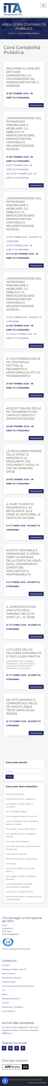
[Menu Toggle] (43, 5)
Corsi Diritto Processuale (16, 854)
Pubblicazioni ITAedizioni (12, 1007)
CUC (4, 990)
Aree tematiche (8, 973)
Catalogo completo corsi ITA (14, 969)
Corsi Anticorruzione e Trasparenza (20, 799)
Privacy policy (33, 1083)
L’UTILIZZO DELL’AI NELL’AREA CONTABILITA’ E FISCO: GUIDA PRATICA (24, 653)
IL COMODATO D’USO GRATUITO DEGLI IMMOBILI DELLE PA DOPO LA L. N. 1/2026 (21, 612)
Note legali (42, 1083)
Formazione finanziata (11, 978)
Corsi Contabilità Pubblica (16, 811)
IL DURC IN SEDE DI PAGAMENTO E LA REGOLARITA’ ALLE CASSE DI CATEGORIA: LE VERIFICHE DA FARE (23, 511)
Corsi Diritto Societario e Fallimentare (21, 859)
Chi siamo (6, 965)
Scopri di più (36, 105)
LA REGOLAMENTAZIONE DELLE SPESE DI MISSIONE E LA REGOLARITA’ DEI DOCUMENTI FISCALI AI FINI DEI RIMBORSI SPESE (24, 461)
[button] (5, 1081)
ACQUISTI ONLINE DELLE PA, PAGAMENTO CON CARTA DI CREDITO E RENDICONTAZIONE (23, 413)
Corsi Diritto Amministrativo (17, 841)
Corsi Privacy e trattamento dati (19, 892)
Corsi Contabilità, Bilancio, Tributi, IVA (21, 816)
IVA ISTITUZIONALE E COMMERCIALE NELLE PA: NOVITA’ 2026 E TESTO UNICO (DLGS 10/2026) (21, 706)
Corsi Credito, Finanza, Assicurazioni (21, 829)
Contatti (5, 1003)
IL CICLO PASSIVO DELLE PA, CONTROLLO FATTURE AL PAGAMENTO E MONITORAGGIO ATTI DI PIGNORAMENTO (23, 367)
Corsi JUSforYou (8, 1011)
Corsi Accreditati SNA (15, 794)
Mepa (4, 994)
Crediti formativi (9, 982)
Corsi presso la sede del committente (18, 986)
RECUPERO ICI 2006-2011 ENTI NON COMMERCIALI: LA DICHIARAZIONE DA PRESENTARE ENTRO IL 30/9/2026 (23, 77)
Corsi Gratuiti (11, 864)
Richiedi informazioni (11, 999)
